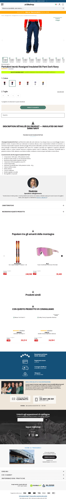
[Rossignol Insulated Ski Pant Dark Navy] (33, 36)
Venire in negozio (49, 457)
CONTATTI (22, 399)
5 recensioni (11, 68)
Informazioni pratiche (13, 478)
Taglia (4, 91)
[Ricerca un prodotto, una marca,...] (63, 8)
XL (18, 95)
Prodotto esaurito (33, 107)
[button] (33, 205)
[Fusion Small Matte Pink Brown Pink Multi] (47, 252)
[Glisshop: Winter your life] (29, 4)
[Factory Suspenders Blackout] (46, 322)
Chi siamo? (7, 475)
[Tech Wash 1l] (19, 322)
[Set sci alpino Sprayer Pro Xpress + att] (18, 252)
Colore (4, 78)
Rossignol (5, 64)
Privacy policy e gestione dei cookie (38, 496)
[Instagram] (33, 435)
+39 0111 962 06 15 (41, 197)
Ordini (5, 471)
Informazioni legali (24, 496)
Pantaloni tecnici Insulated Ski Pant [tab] (33, 135)
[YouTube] (37, 435)
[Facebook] (29, 435)
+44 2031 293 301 (46, 398)
